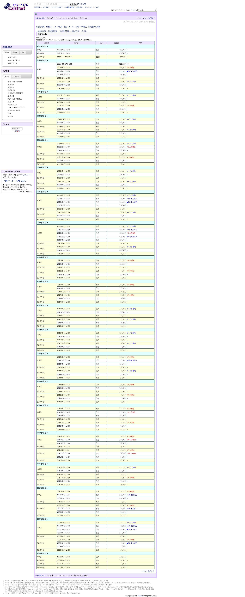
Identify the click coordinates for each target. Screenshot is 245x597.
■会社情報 (41, 27)
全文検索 (45, 7)
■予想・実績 (63, 27)
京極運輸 (150, 18)
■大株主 (84, 27)
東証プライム (12, 57)
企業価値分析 (69, 7)
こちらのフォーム (26, 175)
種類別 (7, 76)
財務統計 (79, 7)
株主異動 (11, 102)
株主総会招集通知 (14, 110)
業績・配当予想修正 (15, 99)
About (97, 7)
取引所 (7, 52)
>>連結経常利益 (63, 31)
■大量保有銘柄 (94, 27)
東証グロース (12, 63)
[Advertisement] (67, 14)
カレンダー (89, 7)
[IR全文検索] (81, 4)
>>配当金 (83, 31)
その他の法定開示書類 (15, 93)
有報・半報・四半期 (15, 81)
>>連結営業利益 (51, 31)
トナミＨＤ (142, 18)
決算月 (15, 52)
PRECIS (141, 596)
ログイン (134, 10)
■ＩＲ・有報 (74, 27)
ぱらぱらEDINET (57, 7)
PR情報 (10, 116)
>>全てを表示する (148, 571)
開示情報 (37, 7)
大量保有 (11, 84)
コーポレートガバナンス (16, 107)
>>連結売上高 (41, 31)
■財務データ (51, 27)
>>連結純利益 (74, 31)
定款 (9, 113)
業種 (22, 52)
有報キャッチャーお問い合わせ (15, 181)
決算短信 (11, 96)
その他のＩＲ (12, 105)
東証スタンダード (14, 60)
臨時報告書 (12, 90)
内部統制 (11, 87)
